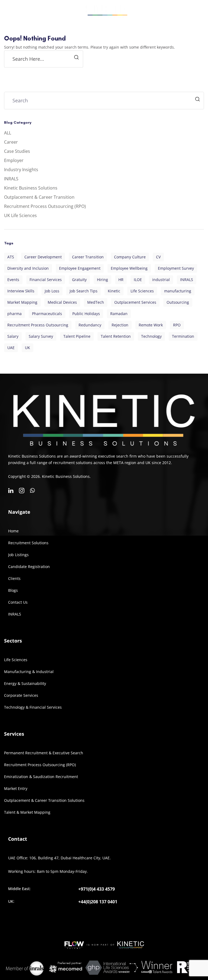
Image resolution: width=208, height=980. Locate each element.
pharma (14, 313)
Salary (12, 336)
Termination (183, 336)
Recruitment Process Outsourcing (37, 324)
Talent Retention (116, 336)
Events (13, 279)
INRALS (11, 179)
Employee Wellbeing (129, 268)
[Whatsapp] (32, 490)
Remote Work (151, 324)
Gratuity (79, 279)
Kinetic (114, 290)
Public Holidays (86, 313)
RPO (177, 324)
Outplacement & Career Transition (39, 197)
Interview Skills (20, 290)
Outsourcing (178, 302)
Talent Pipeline (76, 336)
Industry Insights (21, 170)
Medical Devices (62, 302)
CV (158, 256)
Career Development (43, 256)
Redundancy (90, 324)
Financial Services (46, 279)
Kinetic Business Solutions (30, 188)
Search (198, 99)
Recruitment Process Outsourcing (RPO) (45, 206)
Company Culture (130, 256)
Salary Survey (41, 336)
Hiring (102, 279)
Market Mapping (22, 302)
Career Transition (88, 256)
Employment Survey (176, 268)
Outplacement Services (135, 302)
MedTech (95, 302)
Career (11, 142)
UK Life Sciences (20, 215)
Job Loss (52, 290)
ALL (7, 133)
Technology (151, 336)
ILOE (138, 279)
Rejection (120, 324)
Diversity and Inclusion (28, 268)
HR (120, 279)
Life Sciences (142, 290)
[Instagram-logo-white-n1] (21, 490)
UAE (11, 347)
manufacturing (177, 290)
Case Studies (17, 151)
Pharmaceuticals (47, 313)
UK (27, 347)
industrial (161, 279)
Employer (14, 160)
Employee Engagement (79, 268)
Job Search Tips (84, 290)
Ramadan (119, 313)
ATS (10, 256)
